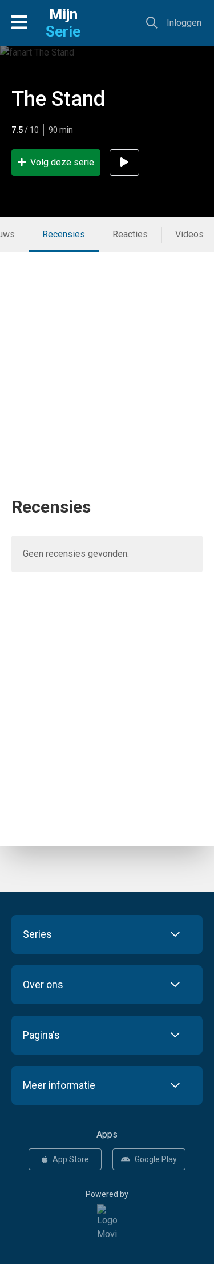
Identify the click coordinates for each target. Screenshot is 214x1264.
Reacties (130, 234)
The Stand (58, 99)
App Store (71, 1159)
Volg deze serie (62, 162)
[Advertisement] (107, 359)
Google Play (156, 1159)
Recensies (63, 234)
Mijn (63, 23)
